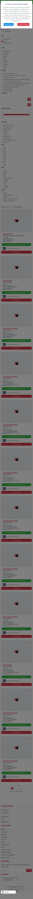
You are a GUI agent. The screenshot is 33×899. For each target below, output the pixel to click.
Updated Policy (9, 24)
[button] (8, 892)
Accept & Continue (23, 24)
